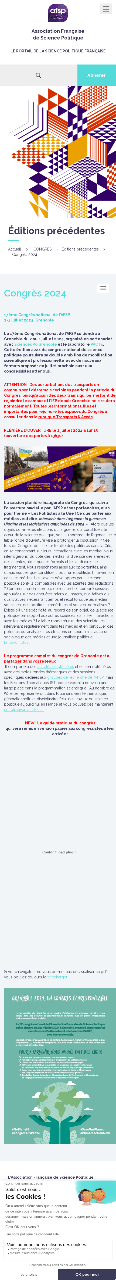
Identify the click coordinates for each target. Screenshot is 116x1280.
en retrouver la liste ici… (24, 709)
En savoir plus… (17, 642)
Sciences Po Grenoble (35, 344)
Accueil (14, 249)
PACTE (97, 344)
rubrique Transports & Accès (65, 417)
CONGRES (42, 249)
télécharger (57, 977)
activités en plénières (55, 666)
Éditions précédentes (80, 249)
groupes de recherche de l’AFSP (75, 677)
